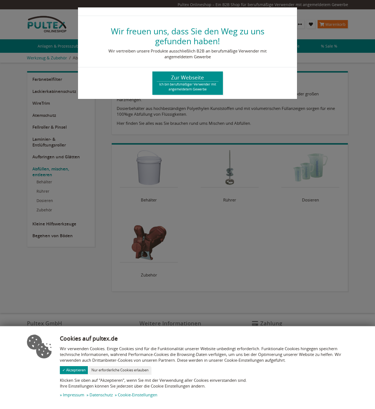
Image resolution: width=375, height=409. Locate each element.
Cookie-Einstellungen (137, 394)
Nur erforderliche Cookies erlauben (120, 369)
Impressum (73, 394)
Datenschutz (101, 394)
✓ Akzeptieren (74, 369)
